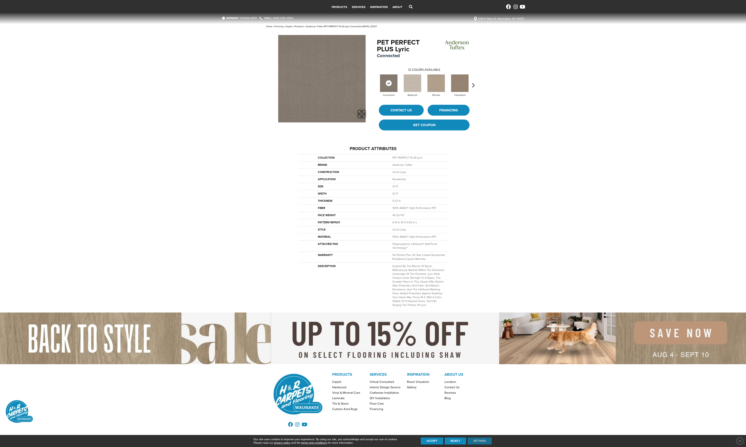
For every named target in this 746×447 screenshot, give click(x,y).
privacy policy (282, 442)
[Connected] (388, 83)
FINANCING (448, 110)
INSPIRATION (418, 374)
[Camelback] (460, 83)
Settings (479, 441)
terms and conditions (314, 442)
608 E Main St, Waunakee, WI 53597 (501, 19)
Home (269, 26)
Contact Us (401, 110)
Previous (375, 79)
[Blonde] (436, 83)
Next (473, 79)
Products (299, 26)
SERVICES (378, 374)
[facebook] (508, 6)
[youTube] (522, 6)
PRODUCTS (342, 374)
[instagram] (515, 6)
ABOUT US (453, 374)
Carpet (288, 26)
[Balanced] (412, 83)
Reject (455, 441)
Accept (432, 441)
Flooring (279, 26)
